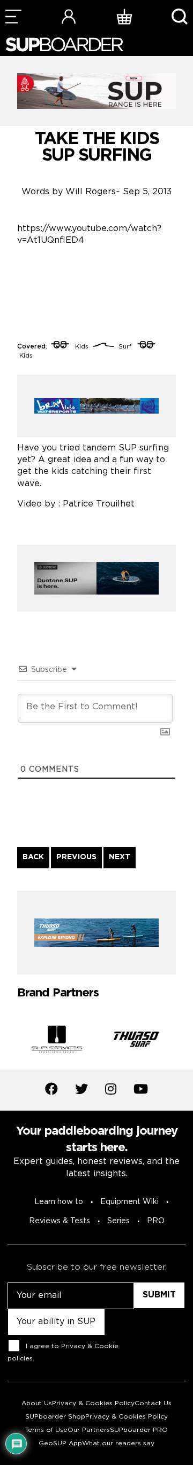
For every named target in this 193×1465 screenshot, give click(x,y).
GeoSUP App (60, 1443)
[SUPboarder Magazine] (64, 44)
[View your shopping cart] (124, 16)
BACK (33, 857)
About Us (36, 1403)
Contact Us (153, 1403)
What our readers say (118, 1443)
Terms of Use (46, 1430)
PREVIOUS (76, 857)
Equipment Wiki (129, 1202)
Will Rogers (90, 192)
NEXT (119, 857)
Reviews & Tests (59, 1221)
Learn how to (58, 1202)
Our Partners (89, 1430)
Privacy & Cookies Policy (93, 1403)
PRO (156, 1221)
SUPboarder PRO (139, 1430)
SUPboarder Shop (55, 1417)
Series (118, 1221)
